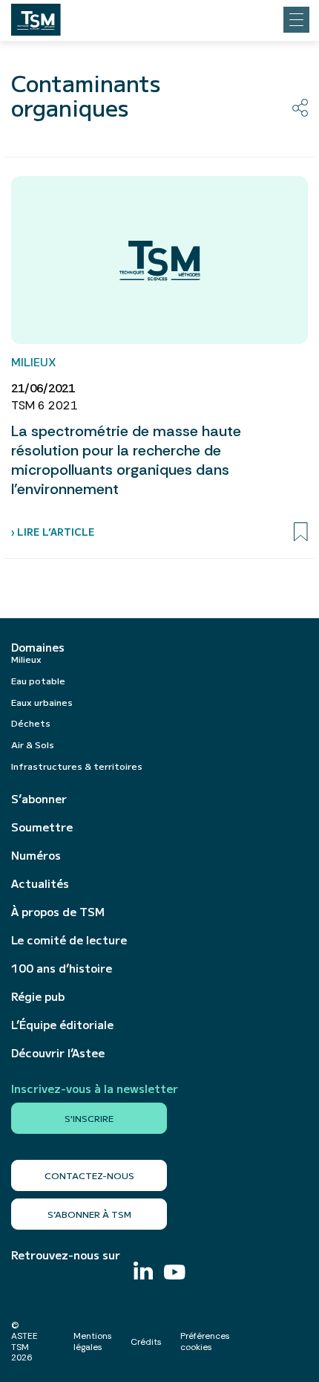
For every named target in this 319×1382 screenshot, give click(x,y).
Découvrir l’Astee (58, 1053)
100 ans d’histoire (61, 968)
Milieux (26, 658)
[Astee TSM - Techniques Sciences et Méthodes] (36, 15)
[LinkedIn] (143, 1272)
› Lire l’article (52, 532)
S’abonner (39, 798)
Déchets (30, 722)
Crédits (146, 1342)
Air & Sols (32, 744)
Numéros (36, 855)
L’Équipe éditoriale (62, 1024)
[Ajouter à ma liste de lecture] (301, 532)
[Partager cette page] (300, 108)
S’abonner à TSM (89, 1213)
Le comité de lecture (69, 940)
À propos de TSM (58, 911)
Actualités (40, 883)
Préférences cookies (205, 1341)
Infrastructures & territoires (76, 765)
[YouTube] (174, 1274)
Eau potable (38, 680)
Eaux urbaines (42, 701)
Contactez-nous (89, 1175)
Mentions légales (92, 1341)
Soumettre (42, 827)
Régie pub (38, 996)
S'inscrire (89, 1118)
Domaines (38, 647)
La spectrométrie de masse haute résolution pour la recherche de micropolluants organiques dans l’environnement (126, 460)
